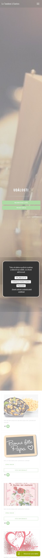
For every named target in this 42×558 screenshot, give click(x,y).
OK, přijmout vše (21, 278)
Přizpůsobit (21, 285)
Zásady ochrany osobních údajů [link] (22, 289)
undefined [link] (21, 292)
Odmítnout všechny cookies (21, 282)
